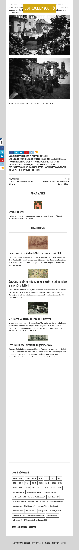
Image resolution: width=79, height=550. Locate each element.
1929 (14, 483)
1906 (28, 478)
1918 (46, 478)
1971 (40, 488)
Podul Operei (42, 511)
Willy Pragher (14, 170)
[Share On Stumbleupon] (36, 152)
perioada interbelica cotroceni (43, 164)
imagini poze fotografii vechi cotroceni (44, 161)
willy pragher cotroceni (30, 170)
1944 (21, 488)
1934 (34, 483)
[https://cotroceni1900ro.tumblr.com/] (64, 7)
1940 (60, 483)
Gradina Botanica (53, 497)
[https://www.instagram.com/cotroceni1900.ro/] (67, 7)
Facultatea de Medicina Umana (36, 497)
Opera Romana (17, 506)
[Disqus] (38, 387)
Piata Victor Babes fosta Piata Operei (48, 506)
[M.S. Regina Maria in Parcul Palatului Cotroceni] (38, 315)
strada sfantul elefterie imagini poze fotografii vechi (46, 167)
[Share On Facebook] (11, 152)
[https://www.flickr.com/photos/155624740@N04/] (71, 7)
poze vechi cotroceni (17, 167)
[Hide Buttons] (1, 172)
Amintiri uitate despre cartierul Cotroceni (39, 16)
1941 (15, 488)
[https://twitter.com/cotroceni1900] (57, 7)
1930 (21, 483)
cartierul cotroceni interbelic (21, 159)
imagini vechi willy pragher (19, 164)
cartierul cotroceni (40, 156)
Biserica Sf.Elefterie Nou (33, 492)
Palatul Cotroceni (29, 506)
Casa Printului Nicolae (19, 497)
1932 (27, 483)
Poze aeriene (17, 515)
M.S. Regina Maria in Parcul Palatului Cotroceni (30, 319)
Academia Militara (18, 492)
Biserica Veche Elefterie (50, 492)
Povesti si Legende (55, 511)
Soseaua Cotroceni (52, 515)
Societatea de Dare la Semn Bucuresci (33, 515)
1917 (40, 478)
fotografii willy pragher (18, 161)
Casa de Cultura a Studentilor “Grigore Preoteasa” (31, 345)
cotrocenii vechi (40, 159)
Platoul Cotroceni (18, 511)
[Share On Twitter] (16, 152)
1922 (59, 478)
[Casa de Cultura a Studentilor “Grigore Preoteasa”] (38, 341)
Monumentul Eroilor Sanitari (36, 501)
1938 (47, 483)
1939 (54, 483)
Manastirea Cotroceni (19, 501)
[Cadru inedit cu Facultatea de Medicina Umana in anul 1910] (38, 249)
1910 (34, 478)
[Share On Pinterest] (26, 152)
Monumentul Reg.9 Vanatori (55, 501)
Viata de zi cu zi (17, 520)
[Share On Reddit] (31, 152)
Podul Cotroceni (31, 511)
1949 (28, 488)
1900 (21, 478)
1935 (41, 483)
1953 (34, 488)
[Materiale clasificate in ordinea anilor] (35, 520)
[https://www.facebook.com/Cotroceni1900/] (54, 7)
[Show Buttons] (1, 145)
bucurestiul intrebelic (22, 156)
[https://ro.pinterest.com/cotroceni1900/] (61, 7)
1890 (15, 478)
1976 (47, 488)
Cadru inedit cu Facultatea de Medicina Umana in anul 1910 (35, 253)
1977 (53, 488)
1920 (53, 478)
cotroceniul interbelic (56, 159)
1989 (59, 488)
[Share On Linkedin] (21, 152)
